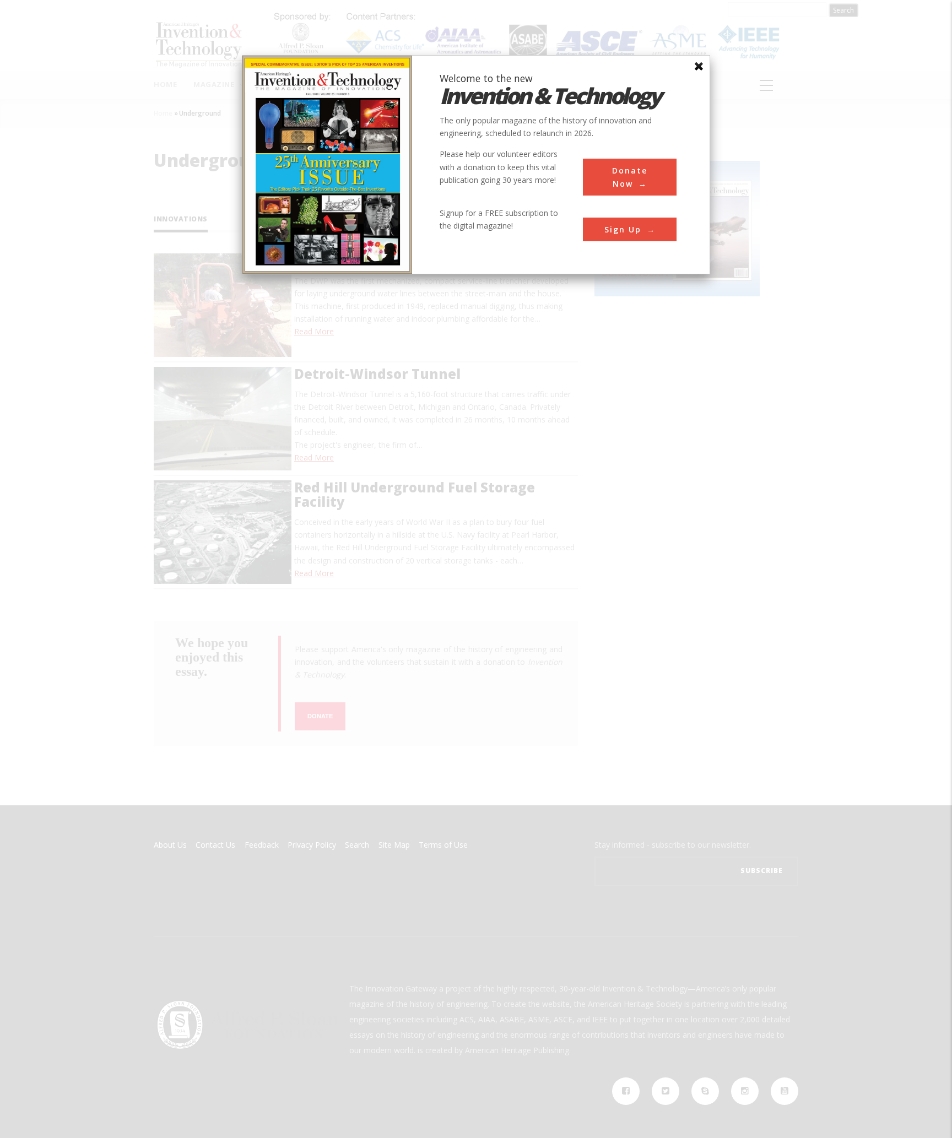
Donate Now (629, 176)
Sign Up (622, 229)
